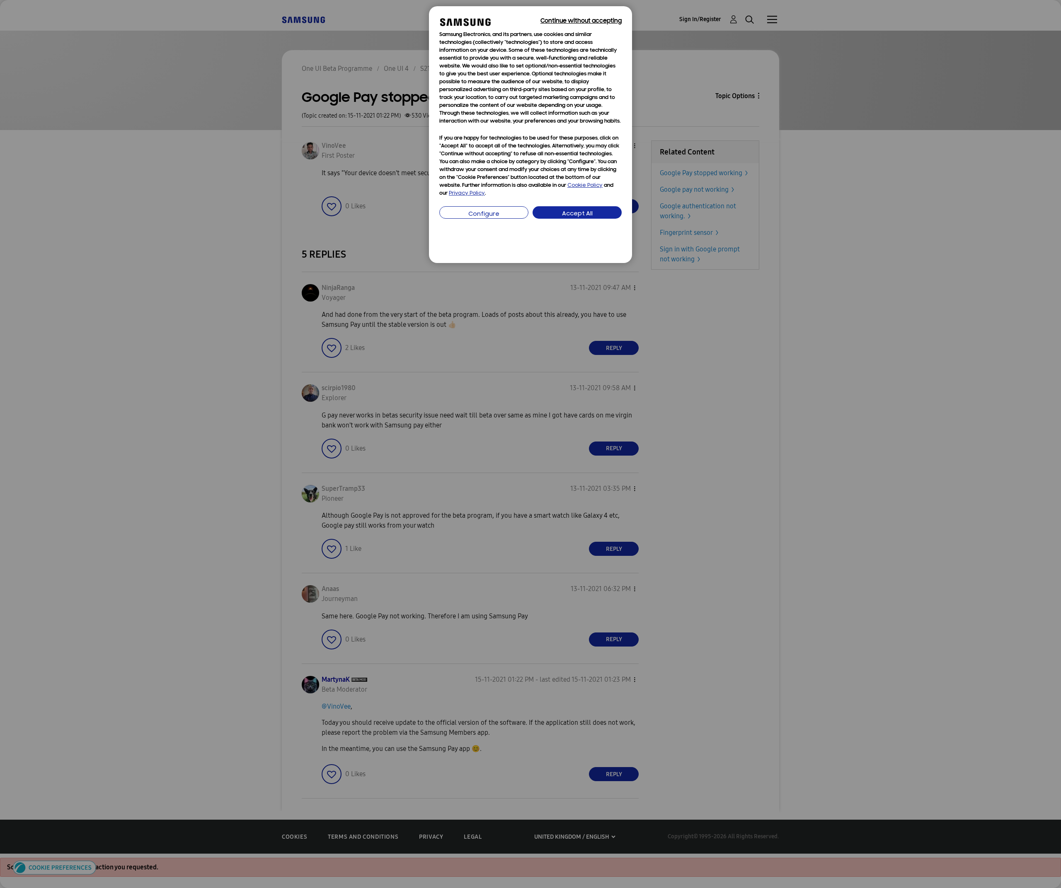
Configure (483, 214)
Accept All (577, 214)
